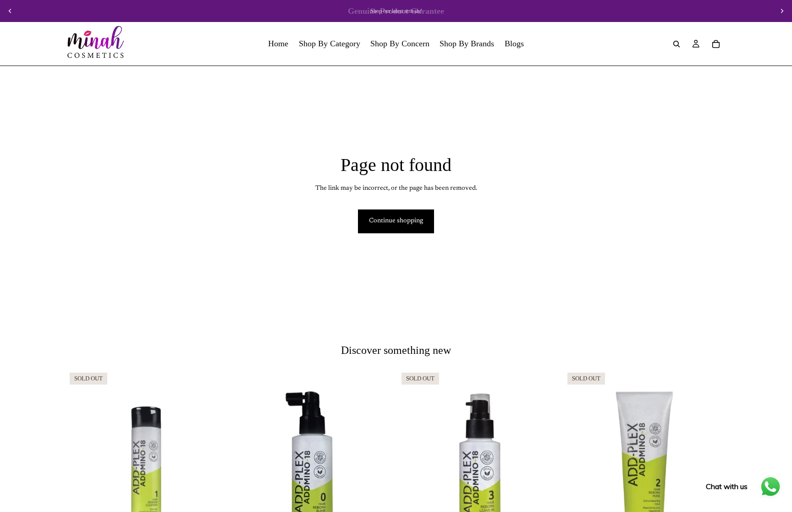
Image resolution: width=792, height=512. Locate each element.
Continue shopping (396, 221)
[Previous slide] (10, 11)
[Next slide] (782, 11)
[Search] (676, 44)
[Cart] (716, 44)
